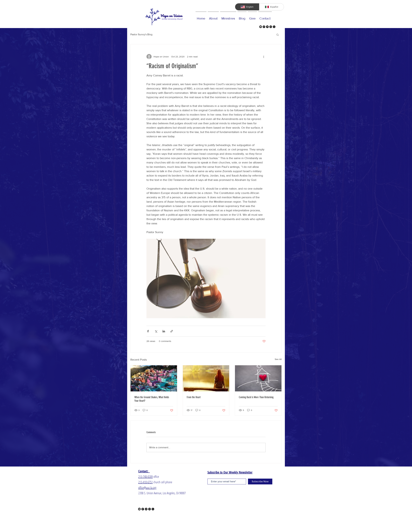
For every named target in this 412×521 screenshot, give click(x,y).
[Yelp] (274, 26)
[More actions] (264, 57)
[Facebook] (264, 26)
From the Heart (194, 397)
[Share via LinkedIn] (163, 331)
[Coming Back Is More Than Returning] (258, 378)
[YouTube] (260, 26)
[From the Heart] (206, 378)
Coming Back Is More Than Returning (256, 397)
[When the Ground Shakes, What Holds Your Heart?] (154, 378)
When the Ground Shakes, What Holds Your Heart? (151, 399)
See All (278, 359)
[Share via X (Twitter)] (155, 331)
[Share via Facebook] (148, 331)
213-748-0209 (145, 476)
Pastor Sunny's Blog (141, 34)
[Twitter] (267, 26)
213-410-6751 (145, 482)
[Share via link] (171, 331)
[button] (277, 34)
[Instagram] (270, 26)
